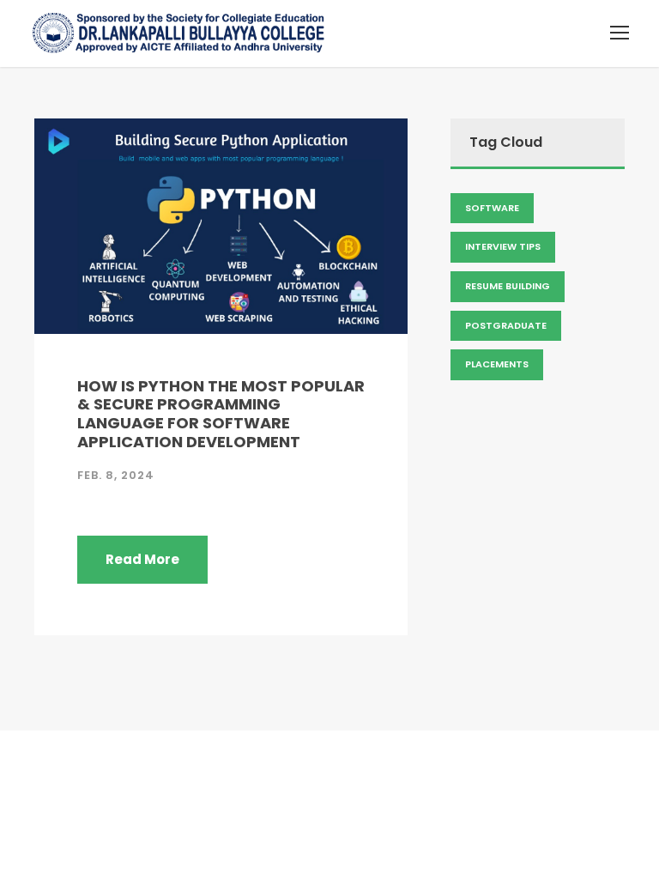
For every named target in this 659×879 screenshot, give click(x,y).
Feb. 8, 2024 (115, 475)
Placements (497, 364)
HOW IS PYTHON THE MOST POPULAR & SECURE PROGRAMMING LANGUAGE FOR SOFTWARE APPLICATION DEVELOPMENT (221, 413)
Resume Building (507, 286)
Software (492, 208)
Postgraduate (506, 325)
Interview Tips (503, 246)
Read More (142, 559)
